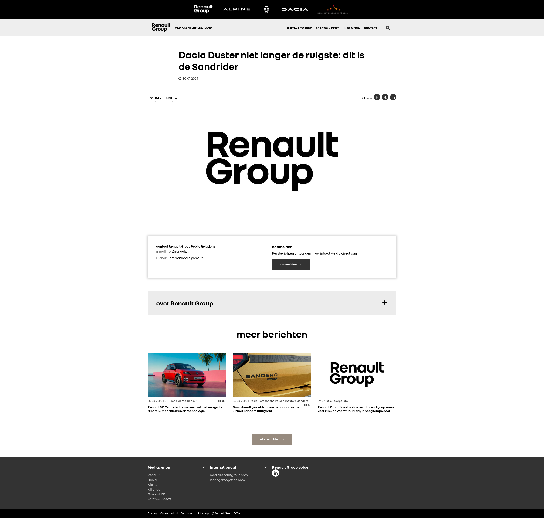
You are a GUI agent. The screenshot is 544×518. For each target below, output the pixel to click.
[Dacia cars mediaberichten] (295, 9)
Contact (370, 28)
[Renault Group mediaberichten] (203, 9)
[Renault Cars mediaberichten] (266, 9)
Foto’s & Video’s (327, 28)
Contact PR (156, 494)
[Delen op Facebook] (377, 97)
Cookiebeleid (169, 513)
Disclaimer (188, 513)
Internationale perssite (186, 258)
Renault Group (300, 28)
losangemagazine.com (227, 480)
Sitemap (203, 513)
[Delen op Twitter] (385, 97)
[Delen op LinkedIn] (393, 97)
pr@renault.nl (179, 251)
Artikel (155, 97)
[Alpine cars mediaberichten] (237, 9)
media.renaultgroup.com (229, 475)
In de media (352, 28)
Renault (154, 475)
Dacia (152, 480)
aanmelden (288, 264)
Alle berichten (270, 439)
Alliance (154, 489)
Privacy (152, 513)
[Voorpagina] (162, 27)
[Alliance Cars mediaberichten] (334, 9)
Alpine (152, 484)
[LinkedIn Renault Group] (275, 473)
